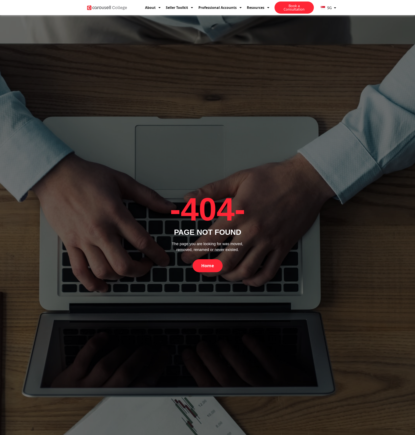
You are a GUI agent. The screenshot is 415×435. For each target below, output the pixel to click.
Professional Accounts (217, 7)
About (150, 7)
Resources (255, 7)
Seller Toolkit (177, 7)
